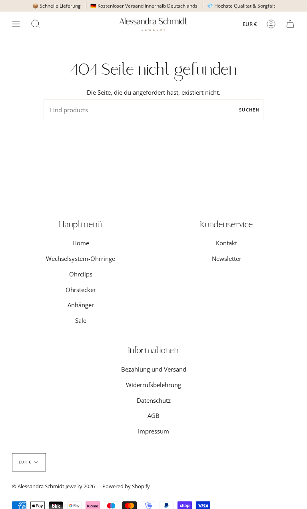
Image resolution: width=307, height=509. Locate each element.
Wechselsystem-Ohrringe (80, 258)
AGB (153, 416)
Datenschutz (154, 400)
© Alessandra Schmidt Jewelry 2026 (53, 486)
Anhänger (81, 305)
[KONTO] (271, 24)
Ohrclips (80, 274)
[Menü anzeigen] (16, 24)
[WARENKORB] (290, 24)
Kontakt (226, 243)
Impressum (153, 431)
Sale (80, 320)
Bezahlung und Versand (153, 369)
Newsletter (226, 258)
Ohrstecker (81, 290)
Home (80, 243)
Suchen (249, 110)
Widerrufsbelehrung (153, 385)
